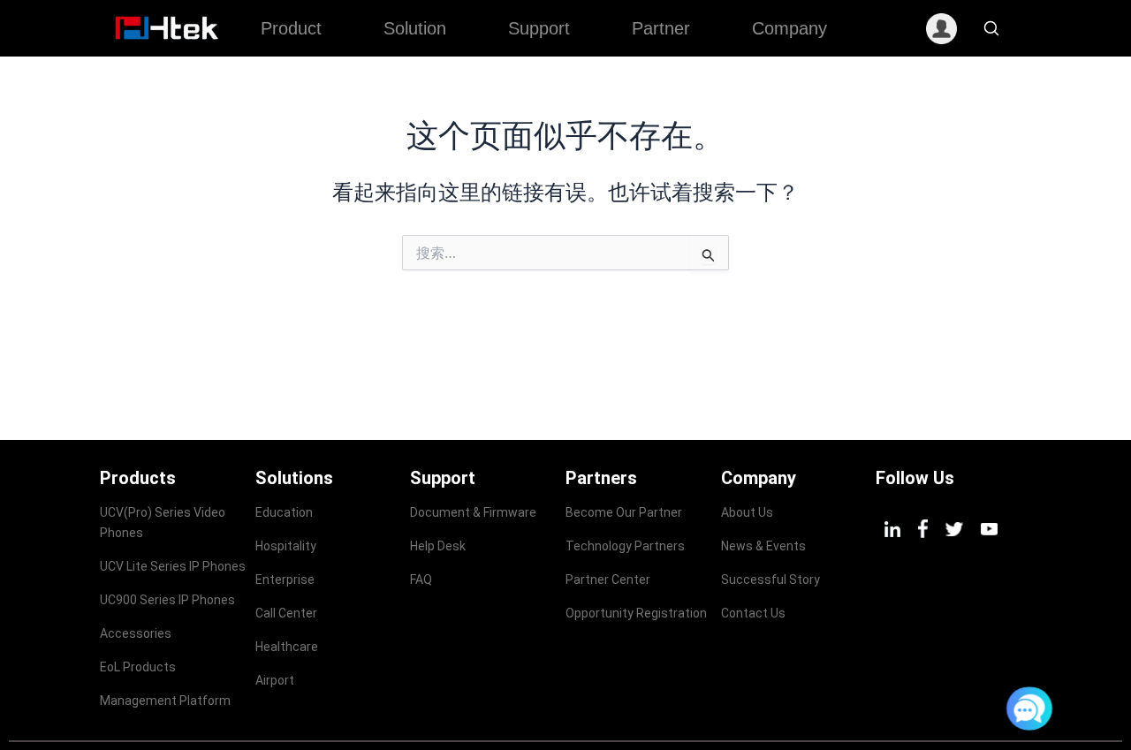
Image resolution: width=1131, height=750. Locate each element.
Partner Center (608, 579)
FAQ (421, 579)
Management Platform (165, 700)
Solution (414, 28)
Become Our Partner (624, 512)
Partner (661, 28)
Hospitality (285, 546)
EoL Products (138, 667)
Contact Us (753, 613)
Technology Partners (625, 546)
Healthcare (286, 647)
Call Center (286, 613)
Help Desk (438, 546)
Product (291, 28)
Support (539, 28)
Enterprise (285, 579)
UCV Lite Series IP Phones (173, 566)
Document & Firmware (473, 512)
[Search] (991, 28)
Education (284, 512)
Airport (274, 680)
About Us (747, 512)
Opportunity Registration (636, 613)
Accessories (135, 633)
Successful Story (770, 579)
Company (789, 28)
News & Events (763, 546)
